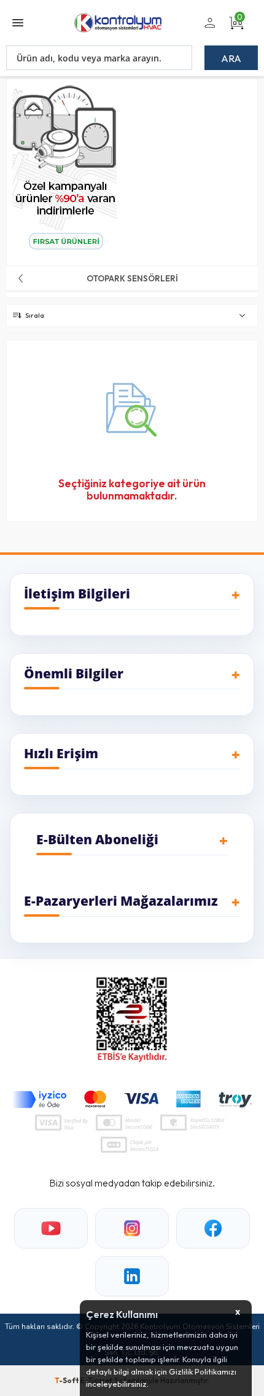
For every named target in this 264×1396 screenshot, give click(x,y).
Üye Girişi (208, 30)
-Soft (67, 1380)
